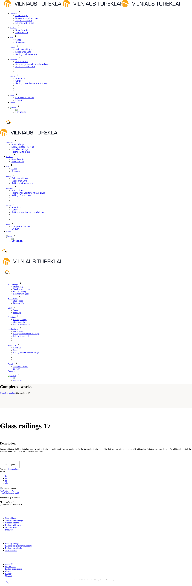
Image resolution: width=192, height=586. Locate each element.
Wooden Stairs (11, 527)
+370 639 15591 (7, 491)
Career (8, 571)
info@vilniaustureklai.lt (9, 493)
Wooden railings (12, 523)
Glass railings (13, 469)
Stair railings (10, 518)
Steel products (11, 550)
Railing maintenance (13, 569)
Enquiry (8, 573)
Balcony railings (12, 543)
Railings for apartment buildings (18, 546)
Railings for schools (13, 548)
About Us (9, 564)
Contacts (8, 576)
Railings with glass (13, 525)
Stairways (9, 530)
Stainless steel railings (14, 520)
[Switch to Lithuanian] (21, 112)
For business (10, 566)
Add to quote (9, 465)
